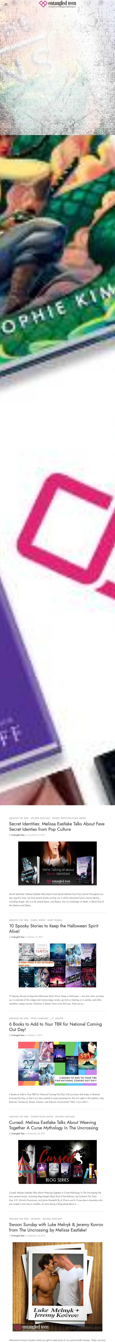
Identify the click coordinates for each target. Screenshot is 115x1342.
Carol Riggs (38, 920)
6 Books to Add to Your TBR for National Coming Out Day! (55, 1027)
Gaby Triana (55, 920)
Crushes (35, 1218)
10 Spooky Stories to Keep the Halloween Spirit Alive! (53, 928)
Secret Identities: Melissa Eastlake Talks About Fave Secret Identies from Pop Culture (56, 826)
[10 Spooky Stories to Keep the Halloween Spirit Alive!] (57, 965)
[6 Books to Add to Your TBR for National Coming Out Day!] (57, 1064)
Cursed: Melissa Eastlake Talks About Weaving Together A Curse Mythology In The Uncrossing (53, 1125)
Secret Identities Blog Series (69, 818)
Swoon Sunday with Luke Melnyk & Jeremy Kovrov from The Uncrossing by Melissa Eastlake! (56, 1227)
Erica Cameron (40, 1018)
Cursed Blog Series (42, 1116)
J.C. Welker (57, 1018)
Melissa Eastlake (40, 818)
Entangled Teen (18, 835)
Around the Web (18, 818)
